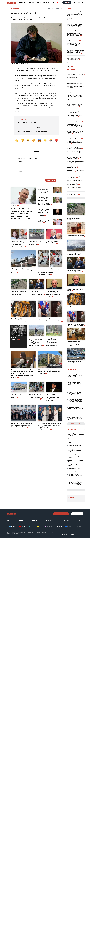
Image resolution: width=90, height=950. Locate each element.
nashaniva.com (9, 533)
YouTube (23, 526)
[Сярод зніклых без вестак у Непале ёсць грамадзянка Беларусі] (19, 288)
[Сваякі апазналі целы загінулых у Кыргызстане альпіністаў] (76, 247)
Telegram (13, 526)
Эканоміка (31, 2)
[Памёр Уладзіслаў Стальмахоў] (19, 336)
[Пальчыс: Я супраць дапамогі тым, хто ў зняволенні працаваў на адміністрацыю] (50, 190)
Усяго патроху (46, 2)
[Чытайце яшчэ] (55, 120)
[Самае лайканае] (84, 429)
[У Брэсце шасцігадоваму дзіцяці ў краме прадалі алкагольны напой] (76, 230)
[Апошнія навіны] (84, 69)
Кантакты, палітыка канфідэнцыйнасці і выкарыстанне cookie (72, 533)
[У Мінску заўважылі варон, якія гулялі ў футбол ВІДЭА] (36, 238)
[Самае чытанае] (84, 369)
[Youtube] (58, 2)
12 (44, 294)
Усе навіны (76, 198)
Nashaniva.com (50, 8)
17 (17, 377)
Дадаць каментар (51, 180)
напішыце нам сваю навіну (61, 513)
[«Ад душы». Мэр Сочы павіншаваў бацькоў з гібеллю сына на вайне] (50, 311)
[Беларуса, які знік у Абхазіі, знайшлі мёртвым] (50, 222)
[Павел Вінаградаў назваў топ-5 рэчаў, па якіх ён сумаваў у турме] (23, 311)
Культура (53, 2)
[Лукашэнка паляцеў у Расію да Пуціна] (54, 238)
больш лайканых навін (76, 489)
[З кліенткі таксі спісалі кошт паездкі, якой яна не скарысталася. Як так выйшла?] (76, 356)
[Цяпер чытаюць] (84, 8)
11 (84, 325)
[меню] (82, 2)
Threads (79, 526)
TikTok (32, 526)
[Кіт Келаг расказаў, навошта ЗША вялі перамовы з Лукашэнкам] (36, 288)
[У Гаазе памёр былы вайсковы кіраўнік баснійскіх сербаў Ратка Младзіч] (54, 288)
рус (79, 2)
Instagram (49, 526)
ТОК (41, 526)
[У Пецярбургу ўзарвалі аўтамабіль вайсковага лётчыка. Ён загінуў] (50, 364)
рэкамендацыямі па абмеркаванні (25, 176)
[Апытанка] (83, 497)
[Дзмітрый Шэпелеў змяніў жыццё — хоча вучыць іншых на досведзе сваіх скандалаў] (50, 212)
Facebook (69, 526)
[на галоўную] (11, 3)
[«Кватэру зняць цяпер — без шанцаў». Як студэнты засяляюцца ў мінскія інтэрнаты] (36, 391)
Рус (61, 9)
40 (51, 204)
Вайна (25, 2)
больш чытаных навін (76, 423)
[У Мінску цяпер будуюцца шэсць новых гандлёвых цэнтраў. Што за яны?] (23, 262)
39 (79, 59)
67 (53, 400)
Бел (74, 2)
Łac (58, 9)
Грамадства (38, 2)
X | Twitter (59, 526)
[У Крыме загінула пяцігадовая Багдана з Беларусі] (19, 391)
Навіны (21, 2)
